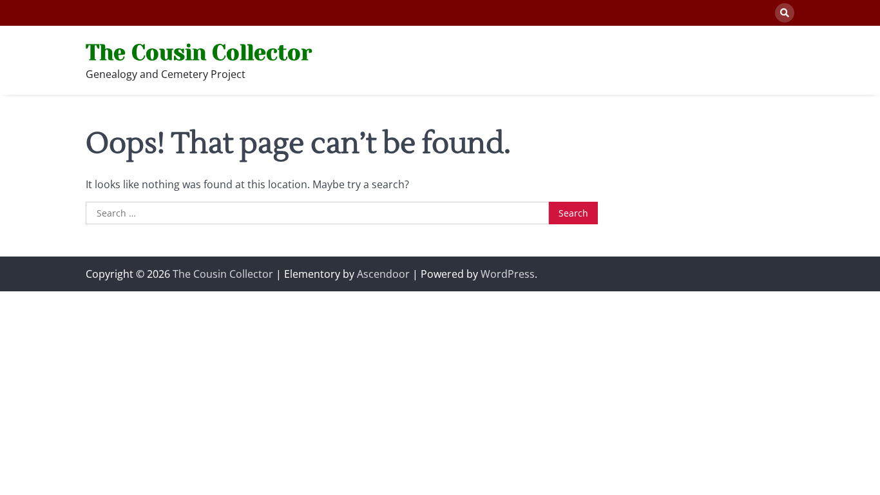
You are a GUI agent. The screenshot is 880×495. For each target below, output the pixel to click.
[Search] (784, 13)
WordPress (508, 274)
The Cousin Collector (199, 52)
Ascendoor (383, 274)
